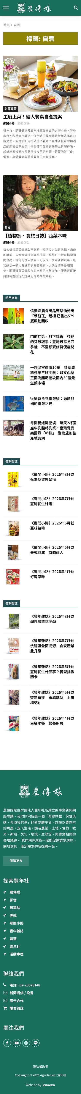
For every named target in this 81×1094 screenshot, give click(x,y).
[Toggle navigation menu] (6, 7)
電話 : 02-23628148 (25, 985)
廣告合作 (17, 1001)
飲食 (8, 228)
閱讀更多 (16, 861)
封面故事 (11, 109)
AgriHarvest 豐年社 (53, 1075)
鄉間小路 (8, 123)
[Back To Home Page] (40, 791)
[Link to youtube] (17, 1043)
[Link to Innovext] (49, 1085)
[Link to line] (36, 1043)
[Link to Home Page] (40, 8)
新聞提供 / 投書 (21, 993)
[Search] (76, 8)
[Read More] (40, 84)
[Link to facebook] (7, 1043)
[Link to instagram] (26, 1043)
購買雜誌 (17, 1008)
